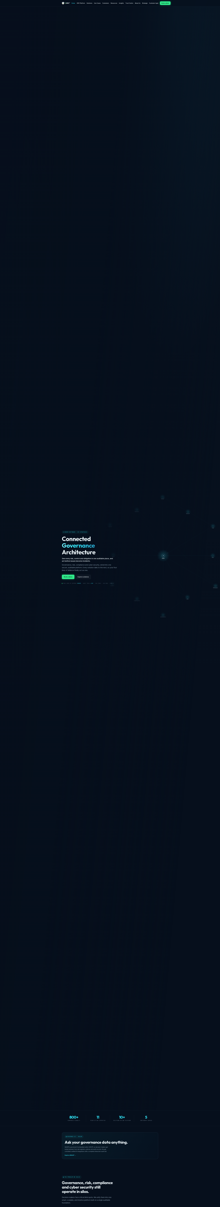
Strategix (145, 3)
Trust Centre (129, 3)
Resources (114, 3)
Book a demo (165, 3)
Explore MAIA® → (70, 1155)
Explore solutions (83, 577)
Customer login (153, 3)
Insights (121, 3)
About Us (137, 3)
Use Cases (97, 3)
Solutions (89, 3)
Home (73, 3)
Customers (105, 3)
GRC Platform (81, 3)
